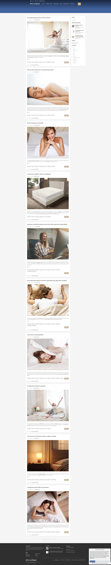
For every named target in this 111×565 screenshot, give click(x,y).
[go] (83, 20)
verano (53, 62)
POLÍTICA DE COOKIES (94, 563)
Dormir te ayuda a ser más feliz (35, 123)
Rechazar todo (98, 561)
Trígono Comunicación (32, 562)
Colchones (74, 56)
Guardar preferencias (105, 561)
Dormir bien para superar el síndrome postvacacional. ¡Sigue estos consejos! (47, 280)
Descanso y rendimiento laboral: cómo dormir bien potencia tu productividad (47, 224)
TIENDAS (79, 4)
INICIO (26, 553)
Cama (74, 53)
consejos (41, 62)
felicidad (53, 166)
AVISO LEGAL (106, 563)
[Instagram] (30, 1)
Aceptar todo (92, 561)
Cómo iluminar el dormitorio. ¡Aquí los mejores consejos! (41, 436)
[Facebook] (32, 1)
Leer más (66, 62)
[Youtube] (33, 1)
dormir (29, 62)
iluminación (54, 479)
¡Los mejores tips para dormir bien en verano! (38, 17)
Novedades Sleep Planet (76, 57)
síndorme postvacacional (32, 271)
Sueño (37, 118)
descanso (37, 62)
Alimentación (75, 50)
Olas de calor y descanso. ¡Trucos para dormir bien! (40, 70)
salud (33, 62)
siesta (62, 378)
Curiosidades (75, 61)
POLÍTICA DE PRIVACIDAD (101, 563)
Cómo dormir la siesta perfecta (35, 335)
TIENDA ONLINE (28, 554)
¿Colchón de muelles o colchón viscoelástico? (39, 174)
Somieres (74, 63)
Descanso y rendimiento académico (54, 547)
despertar (49, 62)
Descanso (34, 118)
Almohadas (74, 60)
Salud (32, 118)
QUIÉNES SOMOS (37, 553)
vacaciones (58, 269)
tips (45, 62)
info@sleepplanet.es (71, 547)
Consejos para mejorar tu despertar (36, 386)
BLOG (36, 554)
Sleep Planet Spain (37, 125)
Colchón (74, 54)
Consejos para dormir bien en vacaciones (38, 487)
